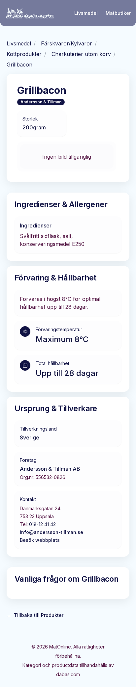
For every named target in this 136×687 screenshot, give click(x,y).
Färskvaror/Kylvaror (66, 43)
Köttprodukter (24, 54)
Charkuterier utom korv (81, 54)
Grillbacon (19, 64)
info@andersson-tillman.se (51, 532)
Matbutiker (118, 13)
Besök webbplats (40, 540)
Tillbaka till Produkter (35, 615)
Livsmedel (86, 13)
